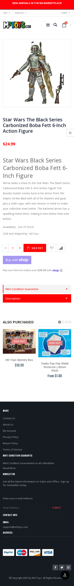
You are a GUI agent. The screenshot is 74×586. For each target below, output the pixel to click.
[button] (59, 322)
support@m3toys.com (15, 527)
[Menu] (48, 24)
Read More (9, 468)
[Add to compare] (61, 248)
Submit (56, 507)
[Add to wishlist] (52, 248)
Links (64, 12)
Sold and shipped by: (15, 233)
